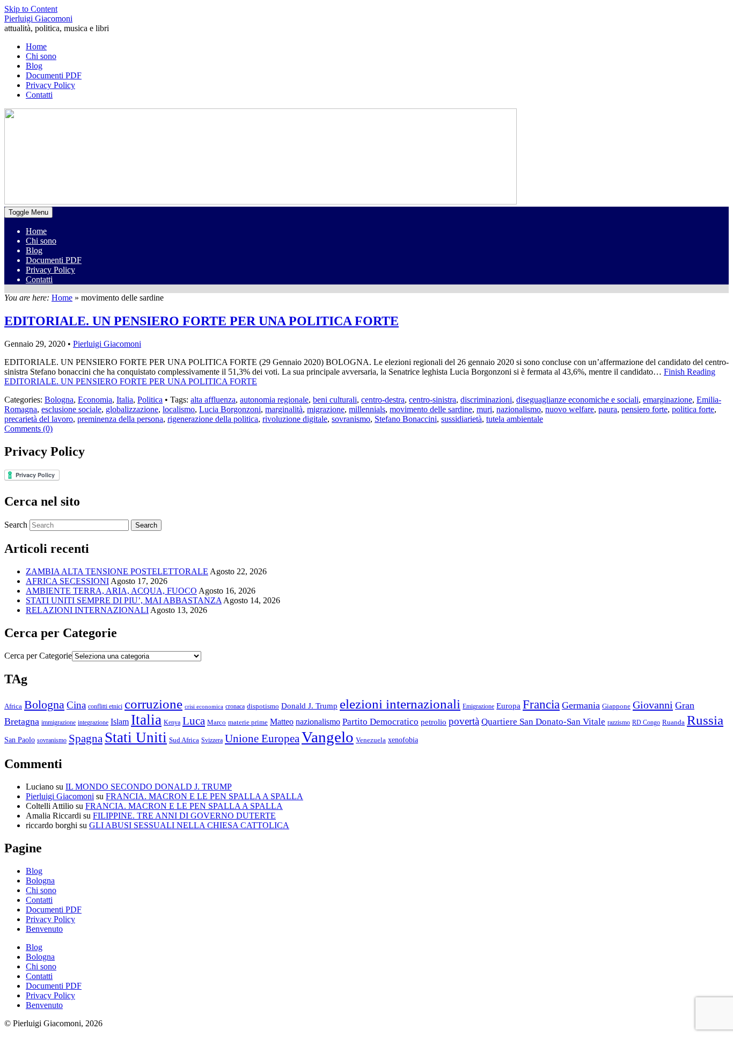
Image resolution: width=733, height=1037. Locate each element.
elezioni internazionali (400, 704)
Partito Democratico (380, 722)
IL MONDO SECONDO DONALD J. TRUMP (148, 786)
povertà (464, 721)
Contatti (39, 279)
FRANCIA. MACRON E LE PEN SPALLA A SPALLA (204, 796)
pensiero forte (644, 409)
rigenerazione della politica (212, 418)
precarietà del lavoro (38, 418)
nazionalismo (518, 409)
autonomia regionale (274, 399)
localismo (179, 409)
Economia (95, 399)
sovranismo (351, 418)
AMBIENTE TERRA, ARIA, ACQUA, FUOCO (111, 590)
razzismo (618, 722)
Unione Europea (262, 738)
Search (15, 524)
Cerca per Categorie (38, 655)
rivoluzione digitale (294, 418)
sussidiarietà (461, 418)
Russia (705, 720)
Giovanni (653, 705)
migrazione (325, 409)
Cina (76, 705)
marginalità (284, 409)
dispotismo (263, 706)
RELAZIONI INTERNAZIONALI (87, 610)
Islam (120, 721)
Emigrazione (478, 706)
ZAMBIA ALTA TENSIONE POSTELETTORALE (117, 571)
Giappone (616, 706)
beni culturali (335, 399)
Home (36, 231)
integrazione (93, 722)
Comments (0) (28, 428)
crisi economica (204, 707)
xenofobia (403, 740)
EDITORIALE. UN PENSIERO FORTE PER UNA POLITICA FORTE (201, 321)
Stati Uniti (136, 737)
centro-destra (383, 399)
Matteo (282, 721)
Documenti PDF (54, 260)
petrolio (433, 721)
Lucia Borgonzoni (230, 409)
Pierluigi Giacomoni (38, 18)
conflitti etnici (105, 706)
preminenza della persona (120, 418)
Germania (581, 705)
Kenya (172, 722)
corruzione (153, 704)
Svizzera (212, 740)
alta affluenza (213, 399)
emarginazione (667, 399)
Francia (541, 704)
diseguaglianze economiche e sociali (577, 399)
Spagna (85, 738)
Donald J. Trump (309, 705)
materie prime (248, 722)
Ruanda (673, 722)
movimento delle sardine (431, 409)
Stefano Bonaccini (406, 418)
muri (484, 409)
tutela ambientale (514, 418)
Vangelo (328, 737)
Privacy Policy (50, 269)
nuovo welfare (569, 409)
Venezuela (371, 740)
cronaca (235, 706)
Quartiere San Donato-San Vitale (543, 722)
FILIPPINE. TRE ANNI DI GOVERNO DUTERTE (184, 815)
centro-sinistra (432, 399)
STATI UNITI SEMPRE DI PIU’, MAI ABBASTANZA (124, 600)
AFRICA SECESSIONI (67, 581)
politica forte (693, 409)
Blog (34, 250)
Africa (13, 706)
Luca (193, 720)
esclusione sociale (71, 409)
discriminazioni (486, 399)
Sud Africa (184, 740)
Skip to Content (30, 8)
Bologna (59, 399)
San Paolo (19, 739)
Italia (124, 399)
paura (607, 409)
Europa (508, 705)
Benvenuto (44, 928)
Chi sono (41, 240)
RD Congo (646, 722)
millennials (367, 409)
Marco (216, 722)
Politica (150, 399)
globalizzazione (132, 409)
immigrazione (58, 722)
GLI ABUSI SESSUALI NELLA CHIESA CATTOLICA (189, 825)
